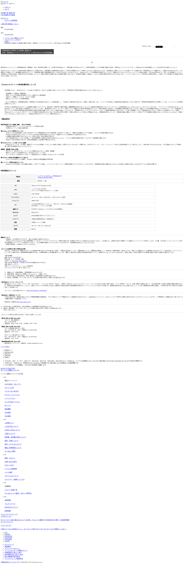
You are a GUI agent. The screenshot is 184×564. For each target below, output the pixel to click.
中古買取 (8, 416)
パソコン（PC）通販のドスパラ (14, 38)
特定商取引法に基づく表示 (14, 554)
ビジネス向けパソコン (12, 402)
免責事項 (8, 546)
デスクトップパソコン (12, 395)
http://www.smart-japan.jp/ (19, 261)
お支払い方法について (12, 430)
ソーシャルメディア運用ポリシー (16, 550)
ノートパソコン (10, 398)
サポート (8, 7)
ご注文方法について (11, 426)
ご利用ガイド (9, 423)
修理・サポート (10, 458)
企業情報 (8, 500)
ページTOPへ (5, 346)
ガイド (7, 9)
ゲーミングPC (9, 388)
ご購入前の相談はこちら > (10, 24)
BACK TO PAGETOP (8, 368)
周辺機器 (8, 409)
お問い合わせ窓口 (11, 461)
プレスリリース (10, 504)
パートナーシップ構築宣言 (14, 558)
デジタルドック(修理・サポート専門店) (18, 493)
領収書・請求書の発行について (15, 437)
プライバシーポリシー (12, 548)
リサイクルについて (11, 476)
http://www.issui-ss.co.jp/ (24, 302)
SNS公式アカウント (11, 507)
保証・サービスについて (13, 444)
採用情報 (8, 511)
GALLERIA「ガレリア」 (13, 384)
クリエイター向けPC (12, 391)
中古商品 (8, 412)
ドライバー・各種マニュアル (15, 479)
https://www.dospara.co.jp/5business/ (37, 290)
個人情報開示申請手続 (12, 556)
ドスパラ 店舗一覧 (11, 490)
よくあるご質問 (10, 451)
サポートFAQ (9, 465)
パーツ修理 (8, 472)
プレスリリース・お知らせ (13, 39)
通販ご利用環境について (13, 448)
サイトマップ (9, 544)
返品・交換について (11, 440)
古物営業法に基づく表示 (13, 552)
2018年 (7, 41)
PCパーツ (8, 405)
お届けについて (10, 433)
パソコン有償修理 (11, 469)
